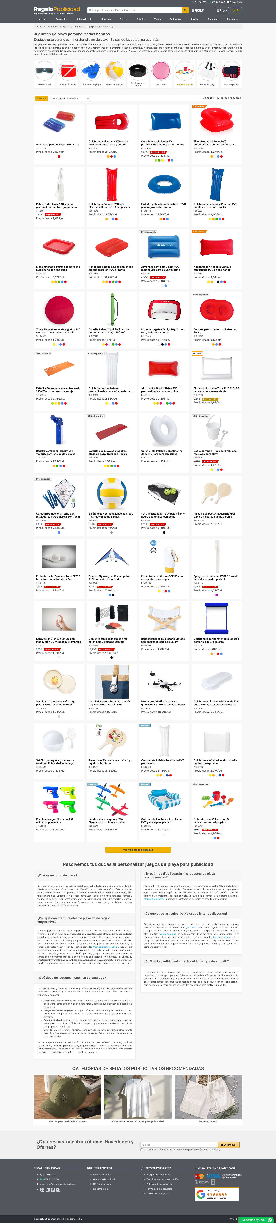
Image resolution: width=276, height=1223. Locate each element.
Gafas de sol (44, 84)
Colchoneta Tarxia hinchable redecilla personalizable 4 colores (217, 640)
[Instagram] (58, 1190)
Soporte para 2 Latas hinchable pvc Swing (215, 331)
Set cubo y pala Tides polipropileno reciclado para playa (215, 452)
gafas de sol (192, 927)
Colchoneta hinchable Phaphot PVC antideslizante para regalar (216, 205)
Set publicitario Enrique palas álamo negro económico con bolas (163, 515)
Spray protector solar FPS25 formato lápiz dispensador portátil (216, 578)
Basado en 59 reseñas (216, 1198)
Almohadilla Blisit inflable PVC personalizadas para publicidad (160, 390)
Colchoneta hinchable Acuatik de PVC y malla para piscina (161, 821)
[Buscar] (185, 10)
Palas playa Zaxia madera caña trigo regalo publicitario (110, 762)
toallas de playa (221, 937)
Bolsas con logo (208, 1121)
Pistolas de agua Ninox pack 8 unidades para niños (54, 821)
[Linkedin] (48, 1190)
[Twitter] (42, 1190)
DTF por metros (102, 1184)
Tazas (157, 19)
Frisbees (161, 84)
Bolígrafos (175, 19)
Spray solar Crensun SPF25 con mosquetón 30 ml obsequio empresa (58, 640)
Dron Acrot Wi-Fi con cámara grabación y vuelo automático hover (163, 703)
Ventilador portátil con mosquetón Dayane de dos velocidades (109, 703)
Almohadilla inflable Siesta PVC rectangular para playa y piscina (160, 268)
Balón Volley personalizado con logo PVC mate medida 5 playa (110, 515)
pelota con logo (167, 934)
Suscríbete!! (229, 1144)
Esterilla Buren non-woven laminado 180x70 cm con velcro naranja (58, 390)
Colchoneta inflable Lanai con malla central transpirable (215, 762)
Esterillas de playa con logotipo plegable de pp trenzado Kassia (107, 452)
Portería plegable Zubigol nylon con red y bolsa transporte (162, 331)
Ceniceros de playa (138, 84)
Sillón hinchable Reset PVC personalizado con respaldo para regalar (214, 144)
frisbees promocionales (105, 947)
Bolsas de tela (84, 19)
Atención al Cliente (153, 899)
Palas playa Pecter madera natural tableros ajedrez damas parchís (214, 515)
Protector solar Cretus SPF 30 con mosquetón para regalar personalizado (162, 579)
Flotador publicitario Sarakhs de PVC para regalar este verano (163, 205)
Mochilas (106, 19)
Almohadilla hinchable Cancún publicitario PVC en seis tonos (212, 268)
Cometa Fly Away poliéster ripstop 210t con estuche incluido (109, 578)
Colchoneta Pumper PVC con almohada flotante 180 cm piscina (109, 205)
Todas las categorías (158, 1193)
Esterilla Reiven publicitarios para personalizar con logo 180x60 (108, 331)
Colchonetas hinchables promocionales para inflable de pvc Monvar (109, 391)
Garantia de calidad (104, 1179)
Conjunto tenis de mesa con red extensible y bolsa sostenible (107, 640)
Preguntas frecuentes (158, 1174)
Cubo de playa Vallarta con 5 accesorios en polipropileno (211, 821)
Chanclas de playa (91, 84)
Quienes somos (102, 1174)
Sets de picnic (231, 84)
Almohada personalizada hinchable (57, 144)
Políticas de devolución (159, 1184)
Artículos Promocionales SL (67, 1219)
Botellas (140, 19)
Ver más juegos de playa (138, 849)
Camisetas (61, 19)
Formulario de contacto (159, 1188)
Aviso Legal (236, 1219)
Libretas (194, 19)
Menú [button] (41, 19)
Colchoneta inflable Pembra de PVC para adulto (162, 762)
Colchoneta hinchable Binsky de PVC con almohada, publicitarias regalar (216, 703)
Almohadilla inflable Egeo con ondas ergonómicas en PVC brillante (110, 268)
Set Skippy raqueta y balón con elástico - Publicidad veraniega (55, 762)
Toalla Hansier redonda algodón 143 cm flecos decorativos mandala (58, 331)
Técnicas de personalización (162, 1179)
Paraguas (232, 19)
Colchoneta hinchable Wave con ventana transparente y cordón (108, 143)
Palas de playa (207, 84)
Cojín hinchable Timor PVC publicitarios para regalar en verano (162, 143)
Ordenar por (59, 98)
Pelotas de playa (114, 84)
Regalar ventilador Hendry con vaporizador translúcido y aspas (55, 452)
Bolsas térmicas (68, 84)
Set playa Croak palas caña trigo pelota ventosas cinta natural (55, 703)
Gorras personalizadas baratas (68, 1121)
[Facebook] (53, 1190)
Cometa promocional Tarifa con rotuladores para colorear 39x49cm (58, 515)
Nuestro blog (100, 1188)
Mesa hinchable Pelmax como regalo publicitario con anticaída (58, 268)
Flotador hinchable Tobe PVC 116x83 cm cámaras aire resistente (216, 390)
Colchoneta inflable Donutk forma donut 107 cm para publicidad (162, 452)
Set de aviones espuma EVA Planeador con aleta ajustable (106, 821)
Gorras (123, 19)
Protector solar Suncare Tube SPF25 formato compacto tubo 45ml (58, 578)
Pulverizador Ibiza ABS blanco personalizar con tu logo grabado (56, 205)
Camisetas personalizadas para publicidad (138, 1121)
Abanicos (213, 19)
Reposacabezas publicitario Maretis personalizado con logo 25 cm (163, 640)
